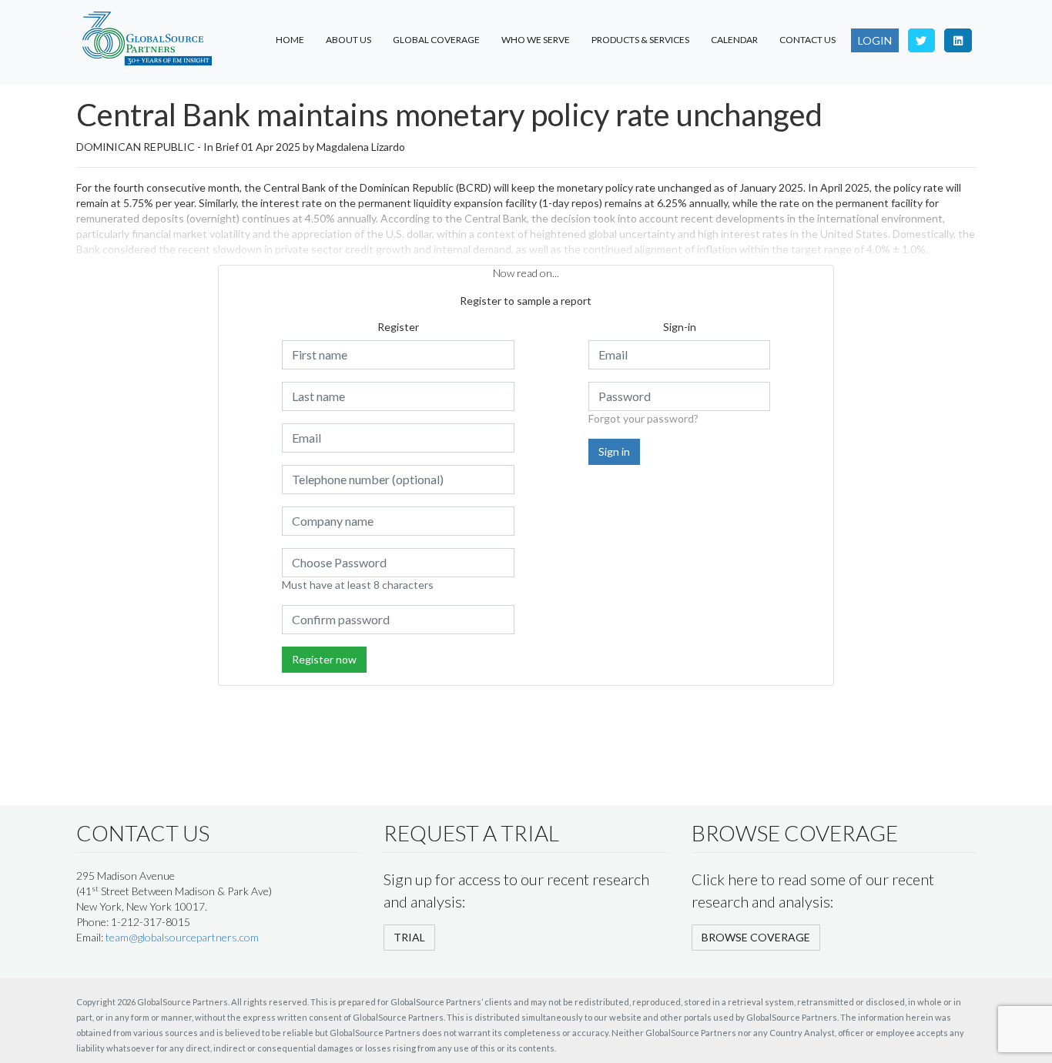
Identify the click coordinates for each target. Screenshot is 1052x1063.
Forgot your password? (643, 418)
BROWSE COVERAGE (756, 937)
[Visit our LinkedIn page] (958, 40)
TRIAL (409, 937)
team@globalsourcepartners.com (182, 937)
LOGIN (875, 40)
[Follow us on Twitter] (922, 40)
